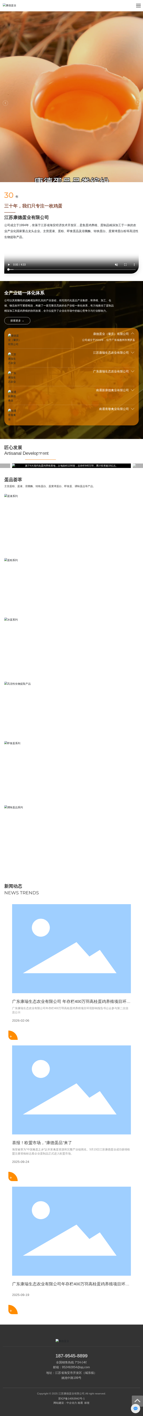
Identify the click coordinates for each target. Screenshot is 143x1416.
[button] (5, 103)
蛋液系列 (16, 534)
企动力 (73, 1402)
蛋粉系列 (16, 598)
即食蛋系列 (18, 781)
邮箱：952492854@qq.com (71, 1367)
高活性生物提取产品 (26, 722)
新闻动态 (13, 886)
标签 (87, 1402)
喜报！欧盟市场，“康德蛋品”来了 (42, 1142)
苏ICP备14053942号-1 (71, 1398)
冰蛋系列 (16, 658)
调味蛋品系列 (20, 845)
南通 (80, 1402)
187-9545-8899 (71, 1356)
